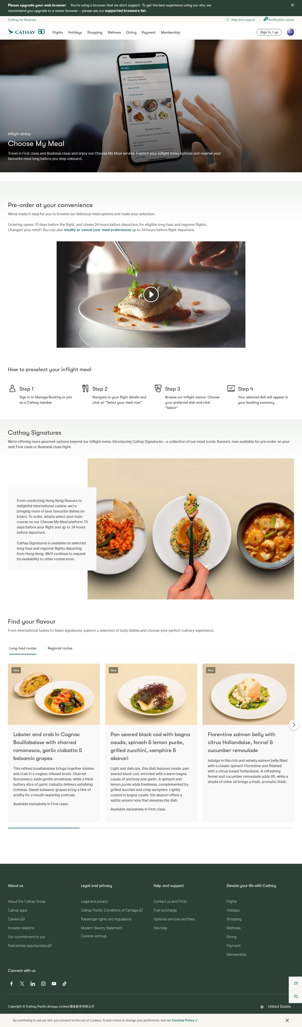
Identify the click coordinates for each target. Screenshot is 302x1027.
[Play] (151, 294)
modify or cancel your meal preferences (97, 229)
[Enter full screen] (242, 344)
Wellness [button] (114, 33)
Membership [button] (170, 33)
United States (279, 1006)
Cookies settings (94, 936)
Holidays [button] (75, 33)
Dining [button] (131, 33)
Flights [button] (57, 33)
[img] (292, 5)
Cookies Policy (183, 1020)
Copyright (15, 1006)
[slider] (59, 339)
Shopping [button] (94, 33)
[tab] (23, 648)
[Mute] (65, 344)
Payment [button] (149, 33)
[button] (287, 1020)
